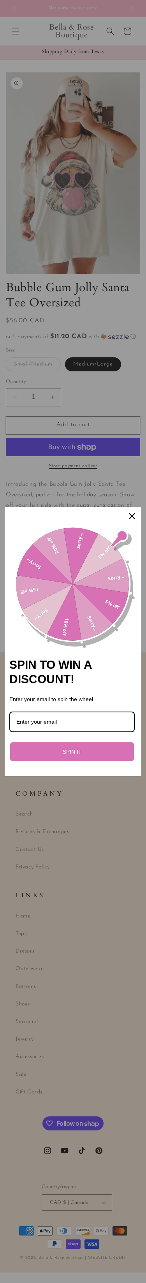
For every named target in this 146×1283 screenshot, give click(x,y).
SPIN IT (72, 752)
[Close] (132, 516)
